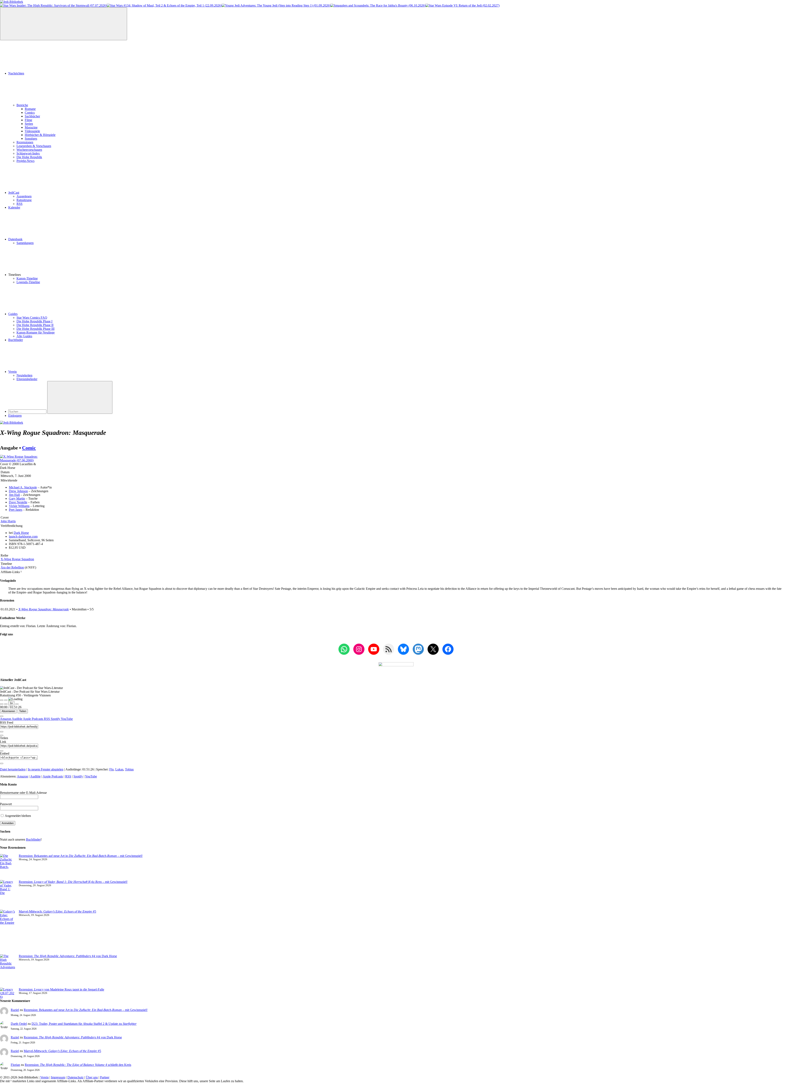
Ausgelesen (24, 196)
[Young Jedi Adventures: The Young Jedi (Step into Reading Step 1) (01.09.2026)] (276, 5)
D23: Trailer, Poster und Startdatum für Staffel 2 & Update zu (84, 1023)
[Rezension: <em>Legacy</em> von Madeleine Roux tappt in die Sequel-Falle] (7, 993)
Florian (15, 1064)
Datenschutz (75, 1077)
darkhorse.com (23, 536)
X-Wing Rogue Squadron (17, 559)
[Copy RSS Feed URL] (1, 731)
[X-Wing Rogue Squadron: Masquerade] (20, 460)
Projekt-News (25, 161)
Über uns (92, 1077)
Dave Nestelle (18, 502)
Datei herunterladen (13, 769)
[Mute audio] (1, 704)
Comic (29, 448)
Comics (30, 112)
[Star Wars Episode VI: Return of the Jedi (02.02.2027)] (462, 5)
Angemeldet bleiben (17, 816)
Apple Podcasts (33, 719)
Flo (111, 769)
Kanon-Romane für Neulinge (35, 332)
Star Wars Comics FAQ (31, 317)
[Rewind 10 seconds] (5, 704)
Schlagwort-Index (28, 153)
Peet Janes (15, 509)
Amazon (6, 719)
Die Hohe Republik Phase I (34, 321)
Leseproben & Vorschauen (33, 146)
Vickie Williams (19, 506)
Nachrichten (16, 73)
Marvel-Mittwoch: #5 (57, 911)
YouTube (67, 719)
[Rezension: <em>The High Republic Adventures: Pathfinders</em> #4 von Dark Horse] (7, 971)
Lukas (119, 769)
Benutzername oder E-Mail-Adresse (23, 792)
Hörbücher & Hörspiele (40, 135)
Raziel (15, 1010)
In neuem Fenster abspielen (45, 769)
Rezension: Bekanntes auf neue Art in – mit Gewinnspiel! (81, 856)
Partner (104, 1077)
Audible (17, 719)
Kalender (14, 207)
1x (11, 703)
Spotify (56, 719)
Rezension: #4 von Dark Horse (68, 956)
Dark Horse (21, 532)
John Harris (8, 521)
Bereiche (22, 105)
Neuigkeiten (24, 375)
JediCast (13, 192)
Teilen (22, 711)
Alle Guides (24, 336)
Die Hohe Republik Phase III (35, 328)
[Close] (1, 716)
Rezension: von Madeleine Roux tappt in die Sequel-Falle (61, 989)
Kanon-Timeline (27, 278)
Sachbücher (32, 116)
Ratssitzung (24, 200)
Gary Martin (17, 498)
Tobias (129, 769)
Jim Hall (14, 495)
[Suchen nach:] (27, 411)
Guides (13, 314)
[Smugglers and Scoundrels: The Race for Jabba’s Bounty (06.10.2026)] (377, 5)
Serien (29, 123)
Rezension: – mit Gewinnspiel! (73, 882)
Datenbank (15, 239)
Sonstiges (31, 138)
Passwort (6, 804)
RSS (19, 203)
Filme (28, 120)
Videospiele (32, 131)
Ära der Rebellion (12, 567)
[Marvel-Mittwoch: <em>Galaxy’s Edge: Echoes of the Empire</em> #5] (7, 932)
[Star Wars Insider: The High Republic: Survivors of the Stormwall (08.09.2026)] (53, 5)
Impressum (58, 1077)
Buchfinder (15, 340)
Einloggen (15, 415)
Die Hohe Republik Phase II (34, 325)
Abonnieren (8, 711)
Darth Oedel (19, 1023)
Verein (12, 371)
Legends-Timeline (28, 282)
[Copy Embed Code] (1, 763)
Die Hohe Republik (29, 157)
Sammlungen (25, 243)
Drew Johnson (18, 491)
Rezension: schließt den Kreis (78, 1064)
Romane (30, 109)
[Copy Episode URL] (1, 750)
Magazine (31, 127)
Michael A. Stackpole (23, 487)
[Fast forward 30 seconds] (17, 704)
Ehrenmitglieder (26, 379)
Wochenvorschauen (29, 149)
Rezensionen (24, 142)
